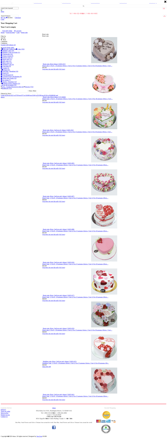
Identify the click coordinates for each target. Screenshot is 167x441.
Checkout (18, 17)
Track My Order (7, 31)
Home (3, 32)
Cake (18, 32)
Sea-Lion (39, 436)
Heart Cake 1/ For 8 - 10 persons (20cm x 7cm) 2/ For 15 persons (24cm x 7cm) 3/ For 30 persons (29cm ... (75, 165)
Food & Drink (10, 32)
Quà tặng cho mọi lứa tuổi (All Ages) (53, 69)
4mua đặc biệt (46, 366)
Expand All (4, 45)
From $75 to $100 (23, 95)
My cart (3, 17)
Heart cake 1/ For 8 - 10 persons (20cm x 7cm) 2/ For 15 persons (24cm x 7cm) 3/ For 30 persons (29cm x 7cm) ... (77, 66)
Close (2, 19)
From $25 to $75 (12, 95)
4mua (2, 11)
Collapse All (12, 45)
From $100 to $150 (34, 95)
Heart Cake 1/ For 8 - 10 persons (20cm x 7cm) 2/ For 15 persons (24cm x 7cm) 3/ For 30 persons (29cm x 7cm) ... (77, 99)
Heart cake (24, 32)
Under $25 (4, 95)
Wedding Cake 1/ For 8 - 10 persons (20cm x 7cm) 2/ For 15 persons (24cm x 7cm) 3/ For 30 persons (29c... (75, 363)
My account (17, 31)
